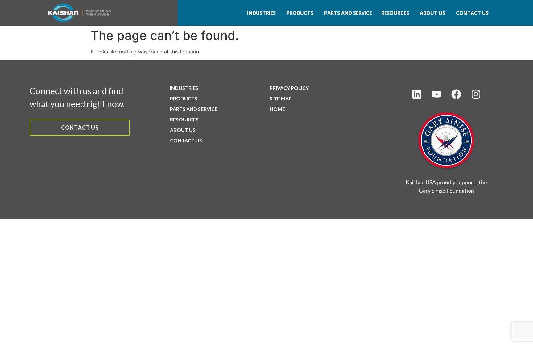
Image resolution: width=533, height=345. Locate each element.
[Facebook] (456, 94)
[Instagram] (476, 94)
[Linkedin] (417, 94)
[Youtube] (436, 94)
